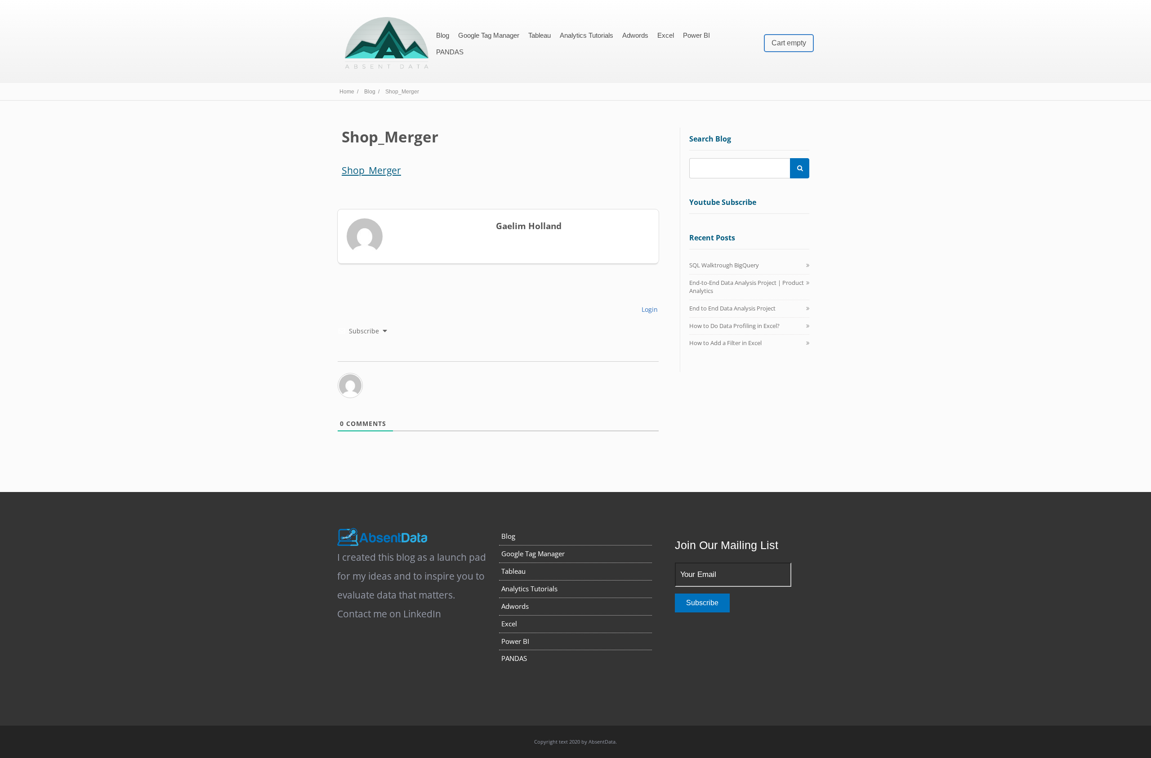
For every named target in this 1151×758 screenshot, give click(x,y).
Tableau (539, 35)
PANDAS (450, 52)
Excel (665, 35)
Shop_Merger (371, 170)
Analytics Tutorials (586, 35)
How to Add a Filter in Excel (725, 343)
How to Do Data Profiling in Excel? (734, 326)
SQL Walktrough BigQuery (724, 265)
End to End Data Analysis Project (732, 308)
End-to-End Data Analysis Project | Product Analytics (746, 287)
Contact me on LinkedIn (389, 613)
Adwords (635, 35)
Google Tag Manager (488, 35)
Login (649, 309)
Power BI (696, 35)
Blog (442, 35)
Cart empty (789, 43)
